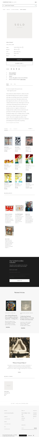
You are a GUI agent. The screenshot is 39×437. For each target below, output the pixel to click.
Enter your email (13, 269)
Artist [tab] (11, 84)
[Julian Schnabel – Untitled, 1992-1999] (19, 141)
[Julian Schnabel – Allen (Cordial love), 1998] (19, 177)
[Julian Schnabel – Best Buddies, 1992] (30, 141)
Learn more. (23, 79)
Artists (8, 9)
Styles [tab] (15, 84)
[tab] (6, 129)
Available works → (19, 63)
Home (4, 9)
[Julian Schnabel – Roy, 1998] (19, 158)
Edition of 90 (16, 53)
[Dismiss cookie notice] (33, 435)
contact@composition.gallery (9, 413)
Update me (19, 59)
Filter (30, 128)
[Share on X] (13, 69)
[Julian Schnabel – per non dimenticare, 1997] (8, 141)
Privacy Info (30, 435)
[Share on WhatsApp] (19, 69)
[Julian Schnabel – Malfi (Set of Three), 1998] (8, 158)
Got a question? (12, 72)
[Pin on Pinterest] (16, 69)
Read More (8, 327)
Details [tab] (7, 84)
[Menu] (36, 2)
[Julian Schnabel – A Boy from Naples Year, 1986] (30, 177)
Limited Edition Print (18, 47)
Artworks (23, 418)
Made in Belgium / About (26, 413)
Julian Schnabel (15, 9)
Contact (23, 420)
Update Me (19, 280)
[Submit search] (35, 5)
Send (35, 428)
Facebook (35, 414)
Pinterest (34, 416)
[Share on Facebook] (11, 69)
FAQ (22, 414)
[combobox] (19, 5)
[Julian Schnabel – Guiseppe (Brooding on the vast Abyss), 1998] (30, 158)
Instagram (35, 413)
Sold (15, 55)
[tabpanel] (17, 105)
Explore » (19, 372)
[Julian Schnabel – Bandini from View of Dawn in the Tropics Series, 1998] (8, 177)
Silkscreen (16, 49)
